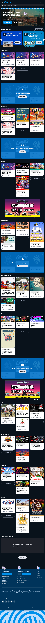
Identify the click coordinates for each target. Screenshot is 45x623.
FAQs (39, 575)
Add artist (22, 151)
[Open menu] (2, 2)
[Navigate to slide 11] (22, 47)
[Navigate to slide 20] (31, 47)
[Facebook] (11, 601)
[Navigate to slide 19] (30, 47)
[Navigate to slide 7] (19, 47)
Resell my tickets (6, 584)
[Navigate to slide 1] (13, 47)
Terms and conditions (39, 607)
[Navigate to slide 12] (23, 47)
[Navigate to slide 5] (17, 47)
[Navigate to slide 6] (18, 47)
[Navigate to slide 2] (14, 47)
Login (19, 573)
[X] (14, 601)
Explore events (7, 22)
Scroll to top (22, 557)
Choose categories (22, 265)
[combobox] (22, 5)
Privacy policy (32, 607)
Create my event (22, 578)
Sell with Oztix (19, 22)
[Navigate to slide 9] (21, 47)
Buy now (17, 42)
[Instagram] (3, 601)
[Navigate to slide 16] (27, 47)
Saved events (6, 578)
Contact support (7, 573)
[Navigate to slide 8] (20, 47)
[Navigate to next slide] (44, 40)
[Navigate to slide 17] (28, 47)
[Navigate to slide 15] (26, 47)
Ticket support (6, 583)
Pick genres (22, 371)
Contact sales (27, 573)
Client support (21, 582)
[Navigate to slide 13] (24, 47)
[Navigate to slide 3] (15, 47)
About (39, 573)
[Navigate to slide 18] (29, 47)
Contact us (40, 577)
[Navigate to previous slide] (1, 40)
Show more (22, 68)
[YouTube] (6, 601)
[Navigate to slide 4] (16, 47)
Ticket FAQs (5, 581)
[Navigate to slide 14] (25, 47)
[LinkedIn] (9, 601)
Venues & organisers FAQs (24, 580)
